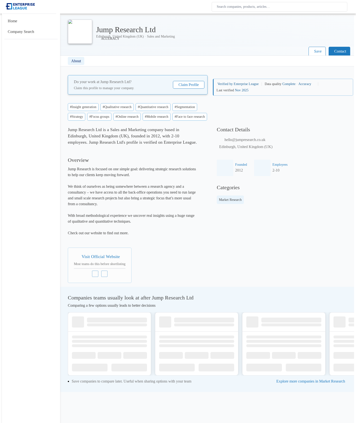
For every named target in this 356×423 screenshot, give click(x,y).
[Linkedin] (95, 274)
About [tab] (76, 61)
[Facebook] (104, 274)
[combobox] (280, 7)
